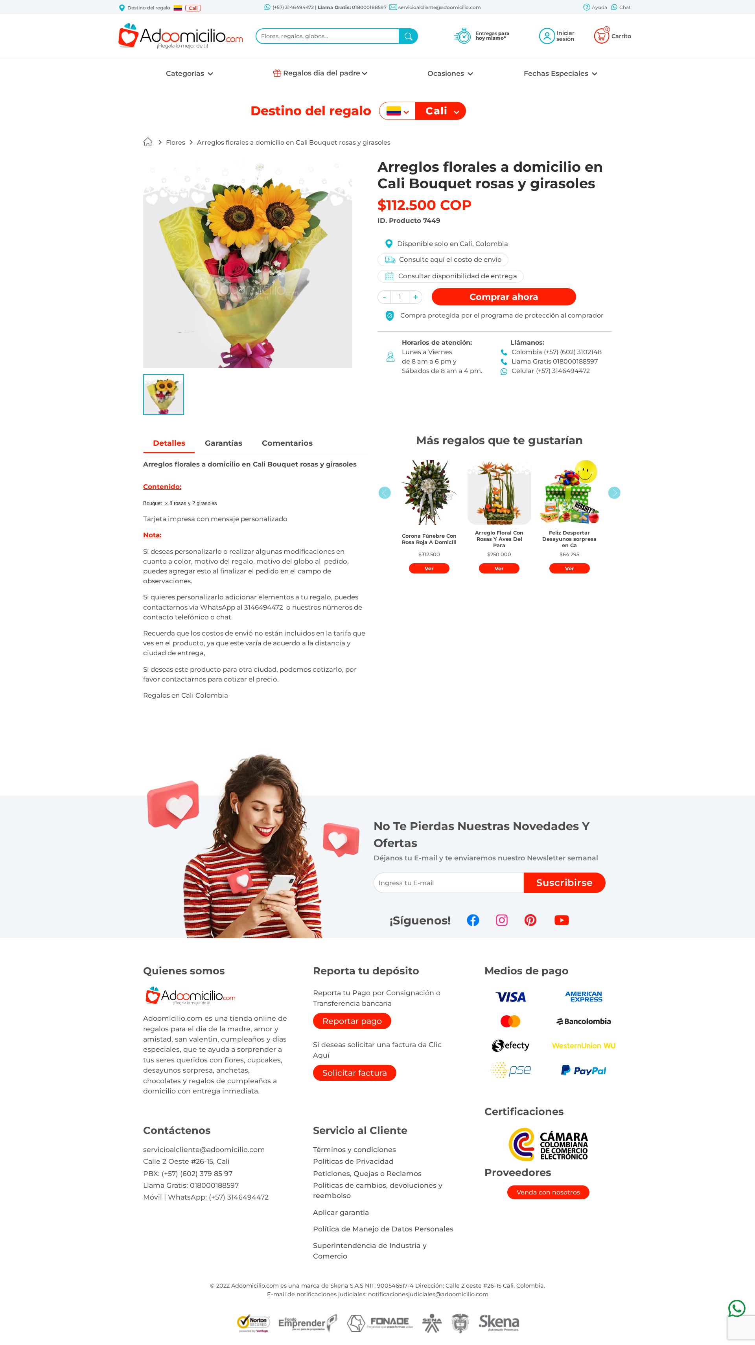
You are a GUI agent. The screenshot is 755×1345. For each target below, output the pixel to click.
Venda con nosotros (548, 1192)
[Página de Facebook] (473, 920)
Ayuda (599, 7)
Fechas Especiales (557, 73)
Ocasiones (446, 73)
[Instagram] (501, 920)
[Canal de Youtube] (562, 920)
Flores (175, 142)
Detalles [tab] (169, 443)
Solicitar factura (354, 1073)
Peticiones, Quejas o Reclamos (367, 1173)
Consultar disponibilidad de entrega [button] (457, 276)
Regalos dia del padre (321, 73)
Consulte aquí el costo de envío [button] (450, 259)
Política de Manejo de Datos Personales (383, 1229)
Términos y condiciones (354, 1149)
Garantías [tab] (223, 443)
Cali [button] (193, 8)
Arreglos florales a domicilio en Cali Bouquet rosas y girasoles (293, 142)
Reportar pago (352, 1021)
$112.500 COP (425, 205)
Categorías (186, 73)
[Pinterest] (530, 920)
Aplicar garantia (341, 1212)
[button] (177, 8)
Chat (624, 7)
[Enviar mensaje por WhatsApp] (736, 1308)
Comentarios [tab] (287, 443)
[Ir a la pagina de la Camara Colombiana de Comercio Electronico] (548, 1144)
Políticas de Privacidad (353, 1161)
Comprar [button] (504, 296)
